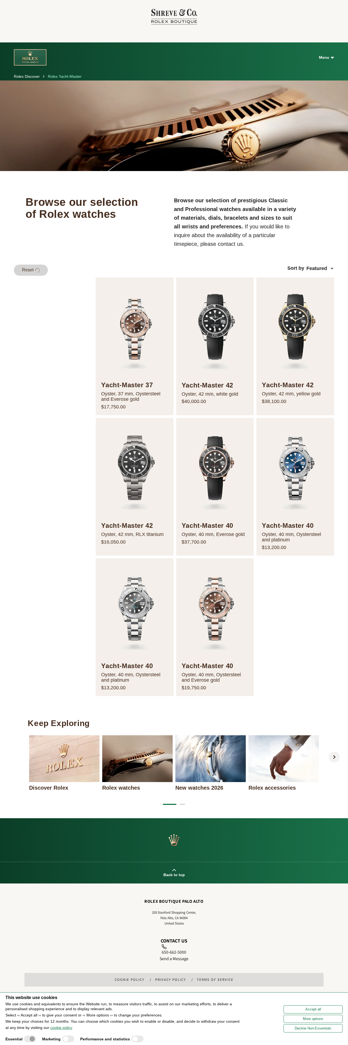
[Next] (334, 757)
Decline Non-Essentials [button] (313, 1028)
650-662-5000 (174, 952)
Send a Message (174, 959)
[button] (31, 270)
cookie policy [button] (61, 1027)
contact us (230, 244)
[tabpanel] (64, 763)
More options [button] (313, 1019)
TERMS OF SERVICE (215, 979)
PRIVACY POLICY (170, 979)
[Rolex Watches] (312, 16)
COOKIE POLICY (129, 979)
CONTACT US (174, 941)
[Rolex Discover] (30, 57)
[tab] (169, 804)
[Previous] (13, 757)
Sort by (295, 268)
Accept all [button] (313, 1009)
